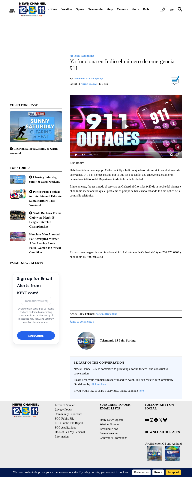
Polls (146, 9)
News (53, 9)
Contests (122, 9)
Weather (66, 9)
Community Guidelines (68, 414)
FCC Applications (65, 427)
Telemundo (95, 9)
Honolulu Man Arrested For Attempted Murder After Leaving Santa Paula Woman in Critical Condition (45, 243)
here (141, 390)
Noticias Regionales (106, 314)
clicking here (98, 384)
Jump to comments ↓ (82, 321)
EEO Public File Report (69, 423)
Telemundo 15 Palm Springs (88, 78)
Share (135, 9)
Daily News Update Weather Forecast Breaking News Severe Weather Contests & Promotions (113, 428)
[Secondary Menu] (15, 9)
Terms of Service (65, 405)
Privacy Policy (63, 409)
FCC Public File (64, 418)
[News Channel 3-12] (32, 9)
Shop (109, 9)
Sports (80, 9)
